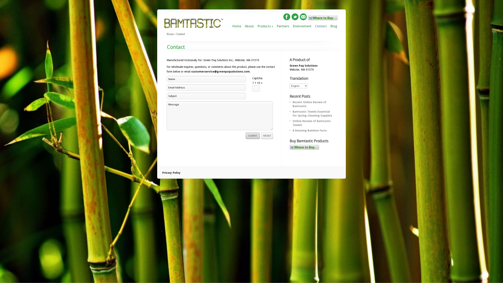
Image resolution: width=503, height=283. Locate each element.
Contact (321, 26)
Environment (302, 26)
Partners (283, 26)
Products (264, 26)
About (249, 26)
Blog (333, 26)
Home (236, 26)
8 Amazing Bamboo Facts (310, 130)
